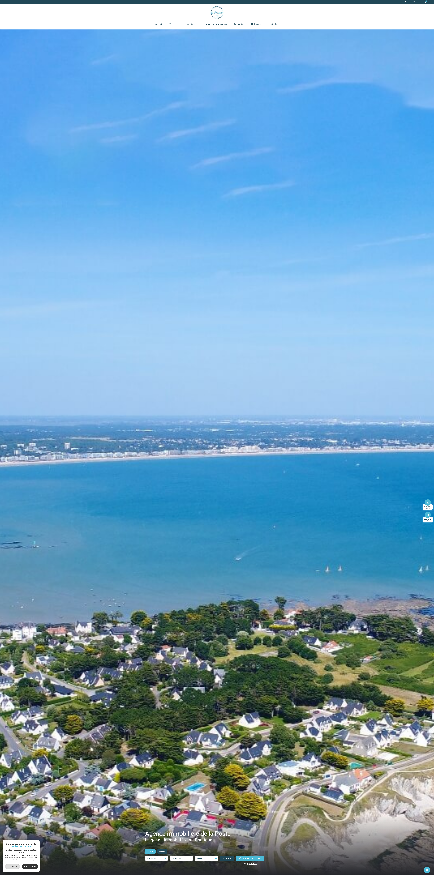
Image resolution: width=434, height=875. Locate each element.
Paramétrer (12, 867)
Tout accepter (30, 867)
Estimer (162, 851)
